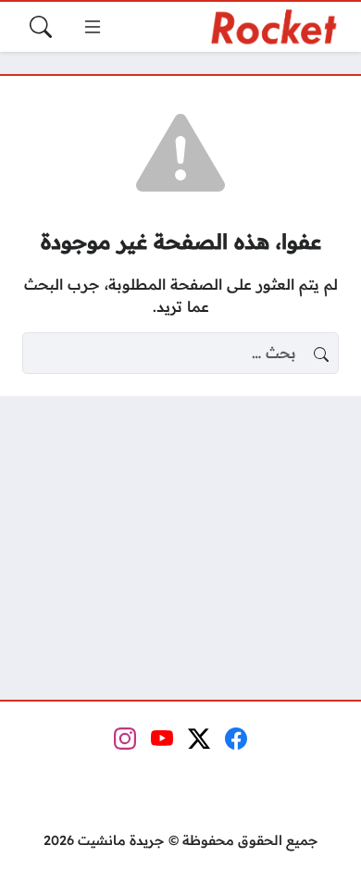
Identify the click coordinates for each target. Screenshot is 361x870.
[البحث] (40, 26)
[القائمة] (92, 26)
